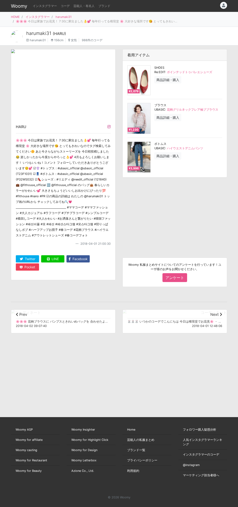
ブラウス (160, 105)
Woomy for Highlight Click (89, 440)
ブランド (104, 6)
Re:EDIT (159, 72)
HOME (15, 17)
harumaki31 (64, 17)
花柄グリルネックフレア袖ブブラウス (192, 109)
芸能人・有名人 (84, 6)
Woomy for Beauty (29, 471)
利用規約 (133, 471)
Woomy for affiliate (29, 440)
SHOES (159, 67)
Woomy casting (26, 450)
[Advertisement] (174, 213)
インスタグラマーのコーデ (201, 454)
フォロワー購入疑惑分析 (199, 429)
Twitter (29, 259)
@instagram (191, 465)
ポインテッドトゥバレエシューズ (189, 72)
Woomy (19, 6)
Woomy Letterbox (83, 460)
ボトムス (160, 144)
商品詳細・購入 (167, 80)
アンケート (174, 277)
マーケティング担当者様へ (201, 475)
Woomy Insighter (83, 429)
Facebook (80, 259)
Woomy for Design (84, 450)
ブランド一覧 (136, 450)
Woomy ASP (24, 429)
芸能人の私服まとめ (140, 440)
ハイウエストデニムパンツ (185, 148)
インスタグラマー (45, 6)
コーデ (65, 6)
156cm (58, 40)
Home (131, 429)
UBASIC (159, 109)
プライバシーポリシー (142, 460)
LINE (55, 259)
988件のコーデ (92, 40)
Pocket (29, 267)
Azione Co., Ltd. (82, 471)
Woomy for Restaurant (31, 460)
